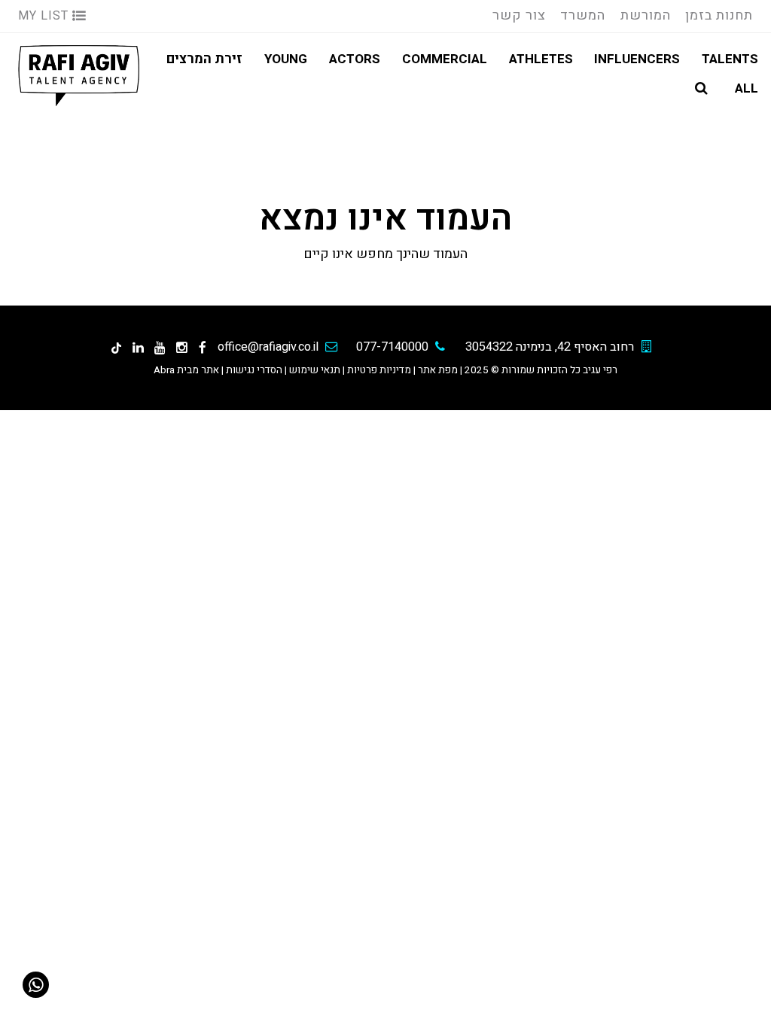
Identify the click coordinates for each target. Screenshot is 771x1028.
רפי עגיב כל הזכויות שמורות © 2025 (541, 370)
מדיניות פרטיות (379, 370)
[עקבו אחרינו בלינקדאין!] (138, 347)
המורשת (645, 15)
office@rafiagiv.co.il (268, 347)
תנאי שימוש (314, 370)
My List (45, 16)
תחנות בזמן (719, 15)
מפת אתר (438, 370)
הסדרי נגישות (254, 370)
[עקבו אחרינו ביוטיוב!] (160, 347)
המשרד (582, 15)
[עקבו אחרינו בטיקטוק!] (116, 347)
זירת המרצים (204, 59)
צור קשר (519, 15)
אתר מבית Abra (186, 370)
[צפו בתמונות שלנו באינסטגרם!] (181, 347)
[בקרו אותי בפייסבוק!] (202, 347)
